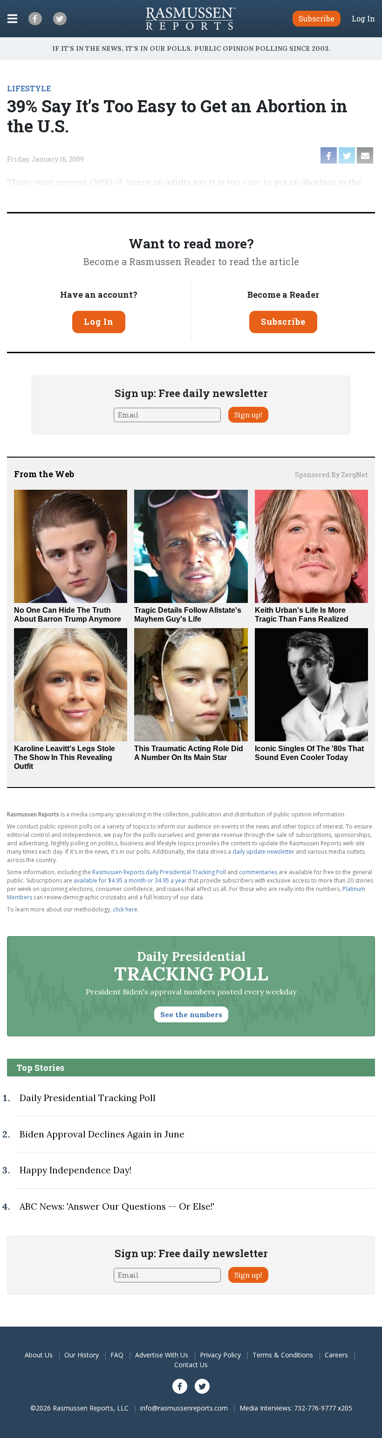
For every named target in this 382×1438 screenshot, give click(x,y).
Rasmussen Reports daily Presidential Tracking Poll (159, 872)
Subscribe (283, 321)
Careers (336, 1354)
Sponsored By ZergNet (331, 474)
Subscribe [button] (316, 18)
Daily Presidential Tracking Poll (88, 1097)
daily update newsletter (263, 852)
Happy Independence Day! (75, 1170)
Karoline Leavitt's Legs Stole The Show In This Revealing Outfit (64, 757)
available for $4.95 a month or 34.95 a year (130, 880)
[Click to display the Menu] (12, 18)
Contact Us (191, 1364)
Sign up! (248, 414)
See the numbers (191, 1014)
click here (125, 909)
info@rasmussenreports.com (184, 1408)
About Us (39, 1354)
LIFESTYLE (29, 88)
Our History (81, 1354)
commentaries (258, 872)
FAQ (116, 1354)
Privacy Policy (220, 1354)
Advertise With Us (161, 1354)
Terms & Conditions (282, 1354)
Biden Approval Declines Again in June (102, 1134)
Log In (363, 18)
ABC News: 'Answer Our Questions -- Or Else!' (117, 1206)
